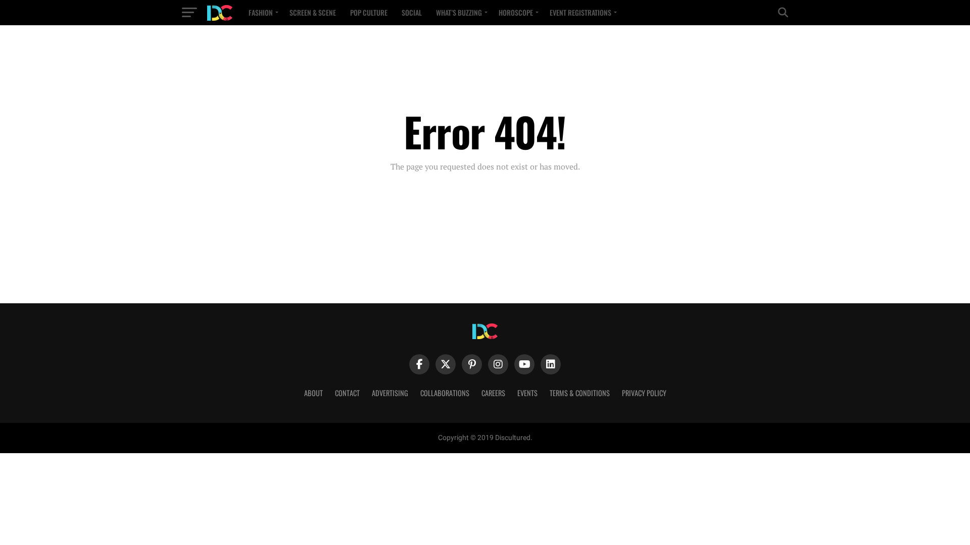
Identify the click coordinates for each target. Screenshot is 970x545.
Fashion (261, 12)
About (313, 393)
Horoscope (516, 12)
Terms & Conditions (580, 393)
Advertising (390, 393)
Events (527, 393)
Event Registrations (580, 12)
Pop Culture (368, 12)
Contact (347, 393)
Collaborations (444, 393)
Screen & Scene (312, 12)
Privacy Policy (644, 393)
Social (412, 12)
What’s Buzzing (459, 12)
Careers (493, 393)
